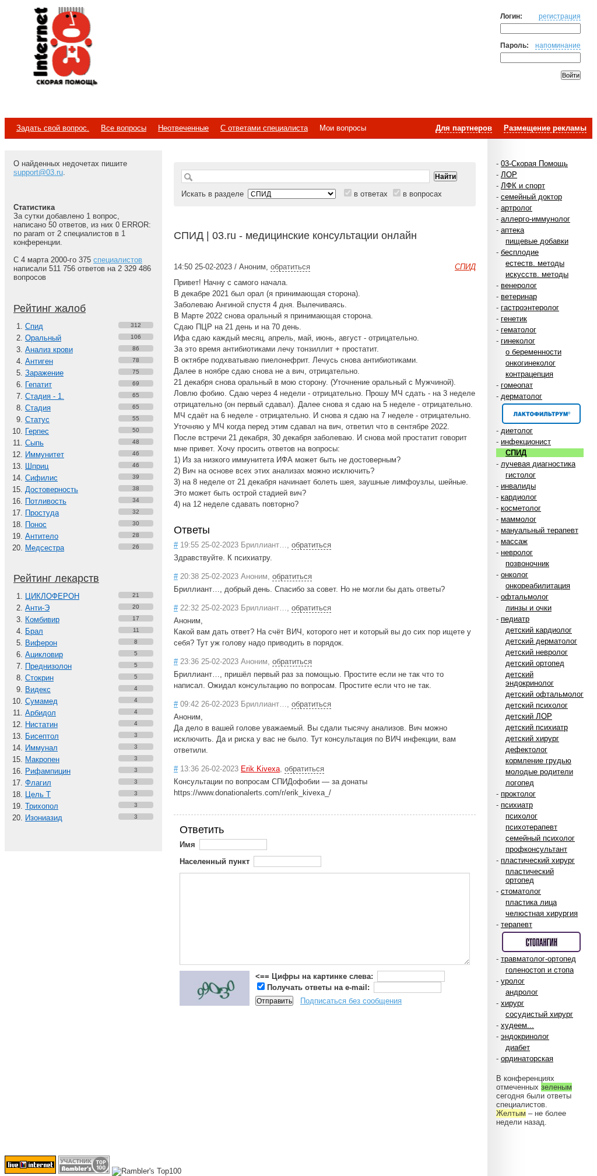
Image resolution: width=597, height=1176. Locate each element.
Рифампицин (48, 771)
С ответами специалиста (264, 128)
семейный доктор (531, 196)
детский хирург (532, 738)
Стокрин (39, 677)
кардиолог (519, 497)
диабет (517, 1047)
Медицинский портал (65, 47)
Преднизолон (48, 666)
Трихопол (41, 806)
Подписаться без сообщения (351, 1000)
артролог (516, 207)
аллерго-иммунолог (535, 219)
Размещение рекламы (545, 128)
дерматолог (521, 396)
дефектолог (526, 749)
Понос (36, 524)
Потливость (45, 501)
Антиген (39, 361)
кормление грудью (538, 760)
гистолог (520, 475)
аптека (512, 230)
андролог (521, 992)
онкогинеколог (530, 363)
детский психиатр (536, 727)
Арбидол (40, 712)
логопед (519, 782)
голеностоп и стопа (539, 970)
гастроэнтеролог (530, 307)
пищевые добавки (536, 241)
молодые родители (539, 771)
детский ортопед (534, 663)
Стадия (38, 407)
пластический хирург (538, 860)
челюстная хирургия (541, 913)
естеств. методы (534, 263)
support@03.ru (38, 172)
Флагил (38, 782)
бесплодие (520, 252)
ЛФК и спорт (523, 185)
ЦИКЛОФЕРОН (52, 596)
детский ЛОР (528, 716)
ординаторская (527, 1058)
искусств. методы (536, 274)
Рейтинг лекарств (56, 578)
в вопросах (422, 193)
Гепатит (38, 384)
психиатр (517, 805)
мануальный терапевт (539, 530)
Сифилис (41, 477)
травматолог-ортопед (538, 958)
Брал (34, 631)
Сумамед (41, 701)
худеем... (517, 1025)
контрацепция (529, 374)
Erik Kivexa (260, 768)
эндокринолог (525, 1036)
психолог (521, 816)
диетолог (517, 430)
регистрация (560, 16)
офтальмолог (525, 596)
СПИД (515, 452)
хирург (512, 1003)
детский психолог (536, 705)
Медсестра (44, 547)
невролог (517, 552)
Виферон (41, 642)
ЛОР (509, 174)
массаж (514, 541)
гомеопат (517, 385)
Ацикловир (44, 654)
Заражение (44, 372)
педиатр (515, 619)
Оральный (43, 338)
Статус (37, 419)
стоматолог (521, 891)
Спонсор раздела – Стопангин (541, 942)
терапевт (516, 924)
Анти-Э (37, 607)
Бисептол (42, 736)
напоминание (558, 45)
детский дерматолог (541, 641)
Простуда (42, 512)
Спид (34, 326)
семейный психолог (540, 838)
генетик (514, 318)
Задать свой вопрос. (52, 128)
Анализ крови (49, 349)
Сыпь (34, 442)
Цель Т (38, 794)
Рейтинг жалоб (49, 308)
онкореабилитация (537, 585)
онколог (514, 574)
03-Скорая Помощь (534, 163)
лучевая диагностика (538, 463)
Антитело (41, 536)
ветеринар (519, 296)
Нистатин (41, 724)
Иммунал (41, 747)
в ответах (371, 193)
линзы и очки (528, 607)
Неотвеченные (183, 128)
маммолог (518, 519)
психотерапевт (531, 827)
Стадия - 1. (44, 396)
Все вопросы (123, 128)
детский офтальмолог (544, 694)
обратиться (290, 266)
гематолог (518, 329)
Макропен (42, 759)
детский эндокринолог (529, 678)
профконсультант (536, 849)
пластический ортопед (529, 875)
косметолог (521, 508)
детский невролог (536, 652)
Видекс (38, 689)
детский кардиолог (538, 630)
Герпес (37, 431)
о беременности (533, 351)
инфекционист (526, 441)
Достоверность (51, 489)
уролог (513, 981)
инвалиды (518, 486)
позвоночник (527, 563)
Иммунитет (44, 454)
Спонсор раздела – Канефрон (541, 413)
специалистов (117, 259)
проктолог (518, 793)
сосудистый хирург (539, 1014)
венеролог (519, 285)
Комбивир (42, 619)
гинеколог (518, 340)
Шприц (36, 466)
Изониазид (43, 817)
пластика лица (531, 902)
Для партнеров (464, 128)
